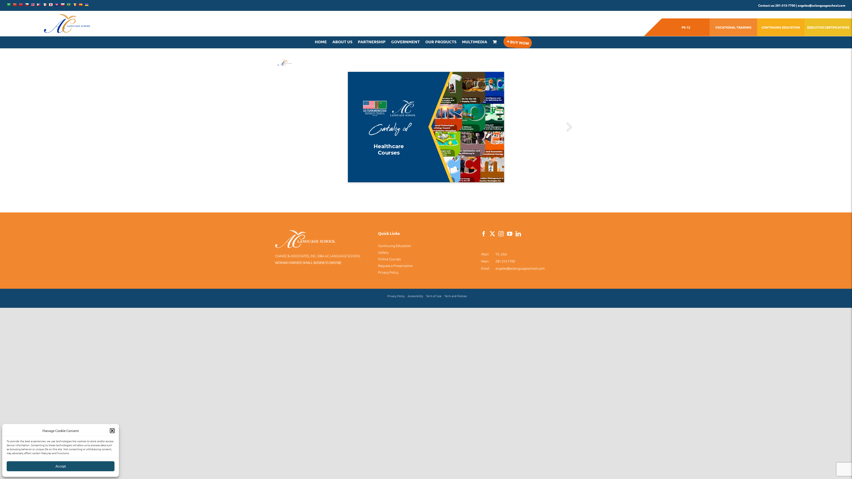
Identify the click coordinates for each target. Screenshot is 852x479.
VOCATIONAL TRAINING (733, 27)
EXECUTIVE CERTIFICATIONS (828, 27)
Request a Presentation (395, 265)
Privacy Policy (388, 272)
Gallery (383, 252)
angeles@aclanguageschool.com (520, 268)
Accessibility (415, 296)
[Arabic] (9, 4)
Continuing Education (394, 245)
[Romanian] (75, 4)
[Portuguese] (69, 4)
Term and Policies (455, 296)
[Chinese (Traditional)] (21, 4)
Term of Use (434, 296)
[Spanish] (81, 4)
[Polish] (63, 4)
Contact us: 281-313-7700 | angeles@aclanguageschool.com (801, 5)
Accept (60, 466)
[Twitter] (492, 233)
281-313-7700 (505, 261)
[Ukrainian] (87, 4)
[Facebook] (483, 233)
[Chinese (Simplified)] (15, 4)
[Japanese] (51, 4)
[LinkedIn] (518, 233)
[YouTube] (509, 233)
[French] (45, 4)
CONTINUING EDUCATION (780, 27)
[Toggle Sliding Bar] (517, 42)
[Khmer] (57, 4)
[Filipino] (39, 4)
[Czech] (27, 4)
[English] (33, 4)
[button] (112, 430)
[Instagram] (501, 233)
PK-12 (686, 27)
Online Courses (389, 259)
